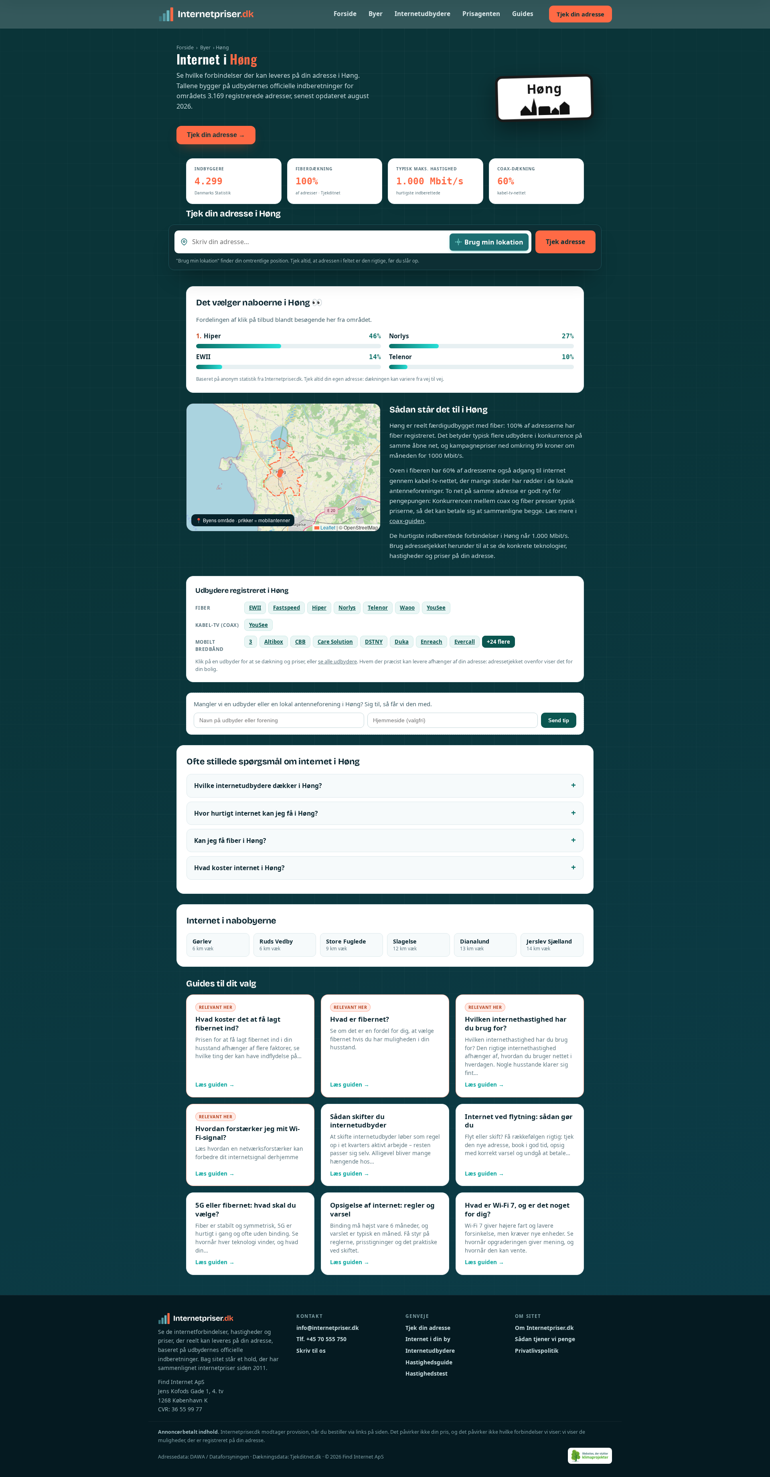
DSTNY (374, 641)
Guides (522, 14)
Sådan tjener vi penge (545, 1339)
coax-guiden (406, 521)
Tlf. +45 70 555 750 (321, 1339)
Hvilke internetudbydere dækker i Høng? (258, 785)
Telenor (378, 607)
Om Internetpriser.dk (544, 1328)
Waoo (407, 607)
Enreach (431, 641)
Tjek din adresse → (216, 134)
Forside (345, 14)
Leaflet (327, 527)
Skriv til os (311, 1350)
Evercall (464, 641)
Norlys (347, 607)
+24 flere (498, 641)
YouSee (436, 607)
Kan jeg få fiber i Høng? (230, 840)
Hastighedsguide (428, 1362)
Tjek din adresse (580, 14)
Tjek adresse (565, 241)
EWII (255, 607)
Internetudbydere (422, 14)
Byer (376, 14)
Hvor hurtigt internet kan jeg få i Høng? (256, 813)
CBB (300, 641)
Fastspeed (286, 607)
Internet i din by (427, 1339)
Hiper (319, 607)
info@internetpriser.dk (327, 1328)
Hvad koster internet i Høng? (239, 867)
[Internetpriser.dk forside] (206, 14)
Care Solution (335, 641)
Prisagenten (481, 14)
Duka (402, 641)
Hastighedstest (426, 1373)
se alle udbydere (337, 661)
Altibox (273, 641)
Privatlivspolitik (537, 1350)
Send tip (558, 720)
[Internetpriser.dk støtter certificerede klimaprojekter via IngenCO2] (590, 1456)
